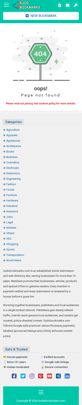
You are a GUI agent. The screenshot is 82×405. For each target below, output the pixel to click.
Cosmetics (12, 162)
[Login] (76, 5)
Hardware (12, 200)
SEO (8, 238)
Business (11, 157)
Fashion (11, 184)
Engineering (13, 178)
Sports (10, 249)
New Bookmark (43, 16)
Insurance (12, 211)
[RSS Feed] (58, 376)
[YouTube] (49, 376)
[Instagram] (31, 376)
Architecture (13, 146)
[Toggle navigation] (6, 5)
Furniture (11, 195)
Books (10, 151)
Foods (10, 189)
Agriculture (13, 129)
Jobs (9, 216)
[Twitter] (23, 376)
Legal (9, 222)
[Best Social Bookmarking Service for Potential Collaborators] (26, 5)
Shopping (12, 244)
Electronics (13, 173)
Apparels (11, 135)
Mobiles (11, 227)
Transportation (15, 254)
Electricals (12, 167)
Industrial (11, 206)
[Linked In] (67, 376)
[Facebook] (14, 376)
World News (13, 260)
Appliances (13, 140)
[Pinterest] (40, 376)
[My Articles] (60, 5)
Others (10, 233)
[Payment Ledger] (68, 5)
